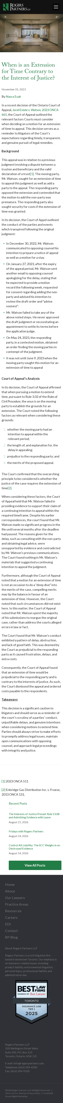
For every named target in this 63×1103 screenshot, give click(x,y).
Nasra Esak (13, 96)
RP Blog (11, 937)
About (10, 891)
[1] (32, 174)
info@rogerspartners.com (29, 1063)
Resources (13, 911)
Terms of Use (11, 1093)
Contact (11, 930)
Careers (11, 917)
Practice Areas (16, 904)
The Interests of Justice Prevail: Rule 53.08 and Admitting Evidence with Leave (34, 815)
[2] (9, 488)
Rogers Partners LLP (21, 1090)
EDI (8, 924)
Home (10, 884)
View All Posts (35, 865)
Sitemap (22, 1093)
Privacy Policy (33, 1093)
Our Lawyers (15, 898)
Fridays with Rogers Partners (26, 831)
